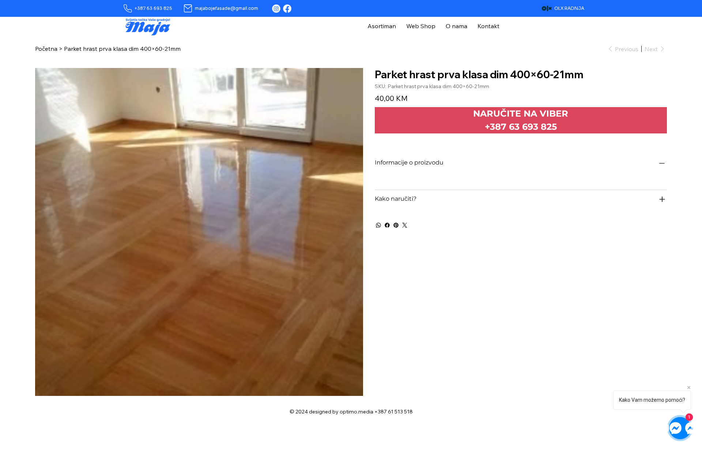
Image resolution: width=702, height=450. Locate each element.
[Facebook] (287, 8)
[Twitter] (404, 225)
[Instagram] (276, 8)
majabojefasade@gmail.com (226, 8)
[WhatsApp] (378, 225)
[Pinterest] (396, 225)
